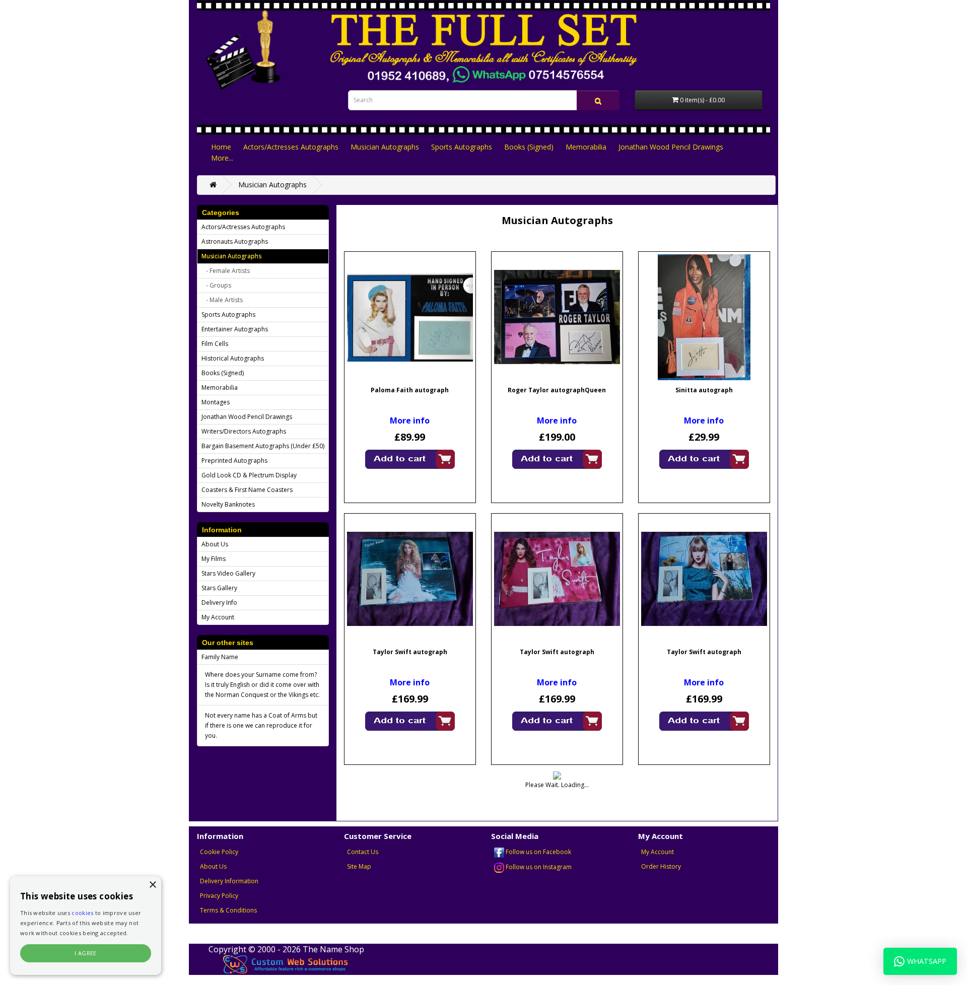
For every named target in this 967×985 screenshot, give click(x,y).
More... (222, 158)
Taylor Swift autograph (410, 652)
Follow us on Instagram (538, 867)
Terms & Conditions (228, 910)
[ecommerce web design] (286, 964)
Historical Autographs (232, 358)
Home (221, 147)
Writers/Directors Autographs (243, 431)
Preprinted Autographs (234, 460)
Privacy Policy (219, 895)
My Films (213, 558)
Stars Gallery (219, 588)
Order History (661, 866)
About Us (214, 544)
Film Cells (214, 343)
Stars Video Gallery (228, 573)
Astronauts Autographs (234, 241)
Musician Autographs (385, 147)
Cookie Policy (219, 852)
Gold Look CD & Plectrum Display (249, 475)
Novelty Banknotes (228, 504)
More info (410, 420)
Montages (215, 402)
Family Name (219, 657)
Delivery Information (229, 881)
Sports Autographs (461, 147)
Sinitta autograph (704, 390)
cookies (82, 913)
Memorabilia (586, 147)
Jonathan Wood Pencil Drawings (670, 147)
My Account (217, 617)
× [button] (152, 885)
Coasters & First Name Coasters (247, 489)
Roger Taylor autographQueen (557, 390)
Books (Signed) (529, 147)
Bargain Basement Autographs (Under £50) (262, 446)
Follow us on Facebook (537, 852)
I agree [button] (86, 953)
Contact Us (362, 852)
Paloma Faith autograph (410, 390)
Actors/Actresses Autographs (290, 147)
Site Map (359, 866)
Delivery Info (219, 602)
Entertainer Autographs (234, 329)
